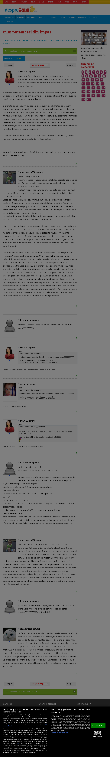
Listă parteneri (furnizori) (59, 732)
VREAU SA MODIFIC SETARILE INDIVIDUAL (97, 733)
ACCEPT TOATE (98, 725)
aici (18, 743)
